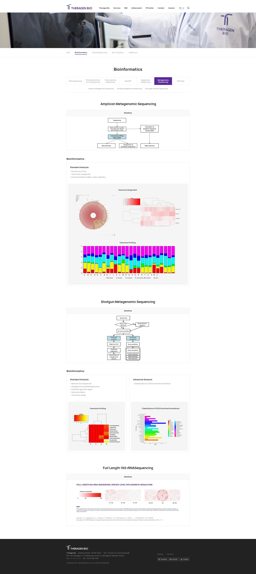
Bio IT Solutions (118, 52)
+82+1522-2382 (75, 558)
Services (117, 8)
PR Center (150, 8)
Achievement (137, 8)
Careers (171, 8)
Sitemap (160, 554)
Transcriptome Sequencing (110, 81)
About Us (170, 554)
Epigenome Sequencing (145, 81)
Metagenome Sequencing (163, 81)
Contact (161, 8)
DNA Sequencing (75, 81)
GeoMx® (128, 81)
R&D (126, 8)
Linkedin (185, 559)
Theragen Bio (104, 8)
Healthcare (133, 52)
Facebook (164, 559)
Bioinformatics (81, 52)
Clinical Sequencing (99, 52)
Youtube (174, 559)
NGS (68, 52)
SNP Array (180, 81)
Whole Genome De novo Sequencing (93, 81)
